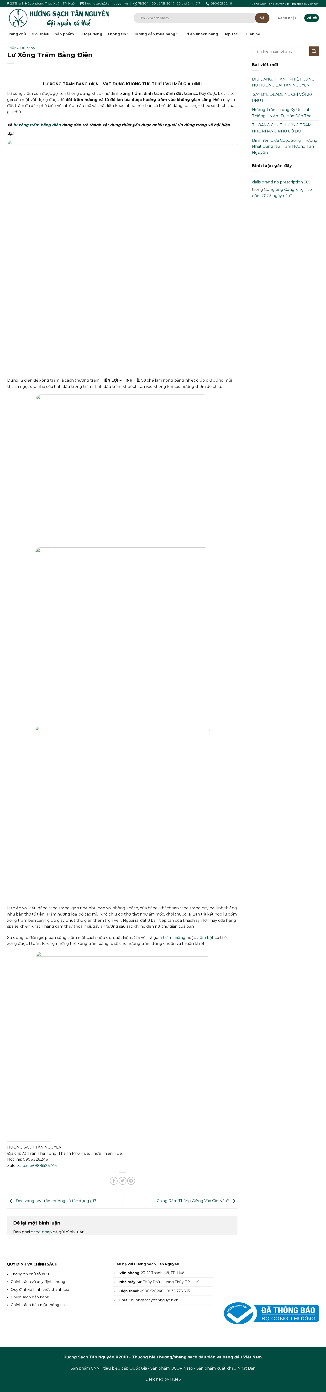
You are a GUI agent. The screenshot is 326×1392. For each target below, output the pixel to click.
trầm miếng (174, 937)
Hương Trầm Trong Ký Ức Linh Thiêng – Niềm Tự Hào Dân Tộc (281, 112)
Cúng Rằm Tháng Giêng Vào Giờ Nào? (193, 1201)
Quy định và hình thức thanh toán (41, 1289)
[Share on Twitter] (122, 1181)
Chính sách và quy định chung (38, 1281)
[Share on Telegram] (131, 1181)
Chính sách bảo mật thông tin (38, 1304)
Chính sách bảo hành (30, 1297)
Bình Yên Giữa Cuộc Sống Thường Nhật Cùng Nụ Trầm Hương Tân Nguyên (284, 146)
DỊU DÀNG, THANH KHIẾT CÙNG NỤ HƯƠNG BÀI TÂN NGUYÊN (283, 82)
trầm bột (205, 937)
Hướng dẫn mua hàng (155, 34)
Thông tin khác (21, 47)
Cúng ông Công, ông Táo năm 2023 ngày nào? (282, 192)
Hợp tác (230, 34)
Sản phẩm (64, 34)
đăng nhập (41, 1232)
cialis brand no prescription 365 (281, 182)
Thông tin (116, 34)
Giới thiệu (41, 34)
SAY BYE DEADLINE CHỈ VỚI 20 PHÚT (282, 97)
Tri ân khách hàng (201, 34)
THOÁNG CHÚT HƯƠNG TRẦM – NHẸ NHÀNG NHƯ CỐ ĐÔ (283, 128)
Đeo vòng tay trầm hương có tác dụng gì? (55, 1201)
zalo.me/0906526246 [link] (37, 1165)
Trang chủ (16, 34)
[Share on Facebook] (114, 1181)
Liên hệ (253, 34)
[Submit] (262, 18)
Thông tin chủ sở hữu (30, 1274)
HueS (175, 1379)
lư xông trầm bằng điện (37, 125)
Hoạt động (92, 34)
